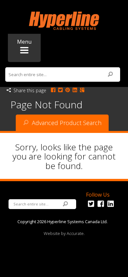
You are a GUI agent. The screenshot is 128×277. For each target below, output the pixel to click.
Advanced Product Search (65, 123)
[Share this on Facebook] (53, 90)
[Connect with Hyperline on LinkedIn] (111, 207)
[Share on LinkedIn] (75, 90)
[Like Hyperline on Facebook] (101, 207)
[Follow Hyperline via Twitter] (91, 207)
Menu (24, 41)
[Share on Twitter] (60, 90)
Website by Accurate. (64, 233)
